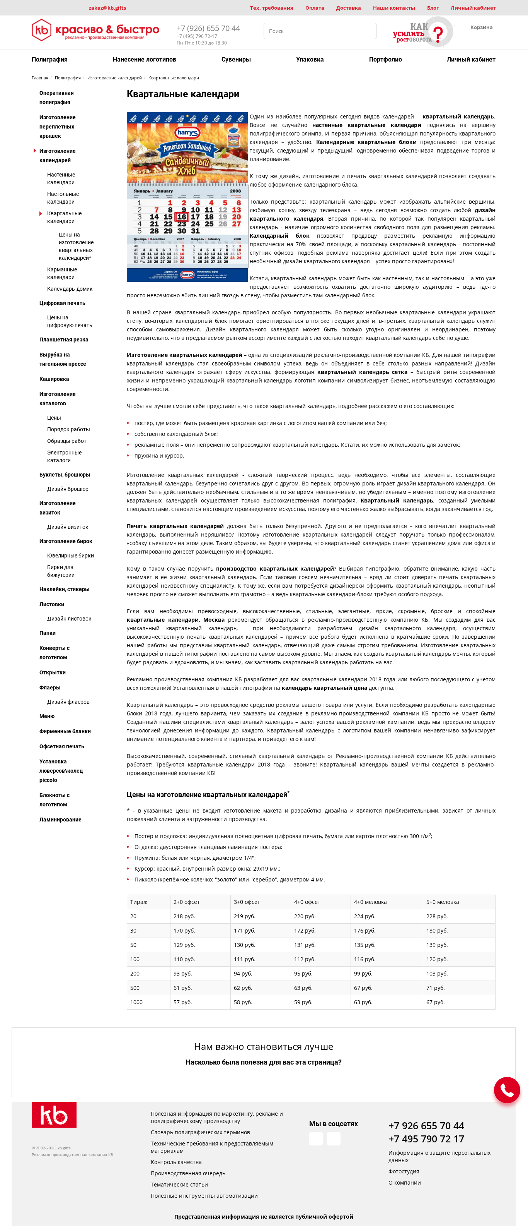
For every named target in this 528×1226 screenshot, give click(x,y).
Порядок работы (68, 429)
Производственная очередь (188, 1173)
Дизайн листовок (69, 619)
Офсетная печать (61, 746)
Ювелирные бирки (70, 555)
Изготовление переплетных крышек (57, 126)
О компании (404, 1182)
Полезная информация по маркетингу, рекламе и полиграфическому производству (217, 1117)
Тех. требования (271, 7)
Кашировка (54, 379)
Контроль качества (176, 1162)
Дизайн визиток (68, 527)
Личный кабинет (473, 7)
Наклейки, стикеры (64, 589)
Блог (433, 7)
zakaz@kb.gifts (107, 7)
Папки (47, 633)
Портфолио (385, 59)
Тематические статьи (179, 1184)
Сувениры (236, 59)
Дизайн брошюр (68, 489)
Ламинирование (60, 819)
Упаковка (310, 59)
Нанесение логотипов (144, 59)
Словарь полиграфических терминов (200, 1132)
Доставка (348, 7)
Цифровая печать (62, 303)
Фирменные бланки (65, 731)
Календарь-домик (70, 289)
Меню (47, 716)
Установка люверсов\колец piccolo (61, 770)
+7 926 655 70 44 (426, 1125)
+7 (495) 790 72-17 (197, 36)
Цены (54, 418)
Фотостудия (403, 1171)
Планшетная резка (64, 339)
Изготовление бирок (65, 541)
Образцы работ (67, 441)
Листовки (51, 604)
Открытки (52, 672)
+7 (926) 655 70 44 (208, 28)
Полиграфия (50, 59)
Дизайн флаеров (68, 702)
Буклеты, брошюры (64, 475)
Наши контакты (394, 7)
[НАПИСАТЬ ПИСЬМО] (507, 1090)
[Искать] (369, 31)
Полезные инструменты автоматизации (204, 1195)
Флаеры (50, 687)
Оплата (314, 7)
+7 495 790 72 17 (426, 1138)
